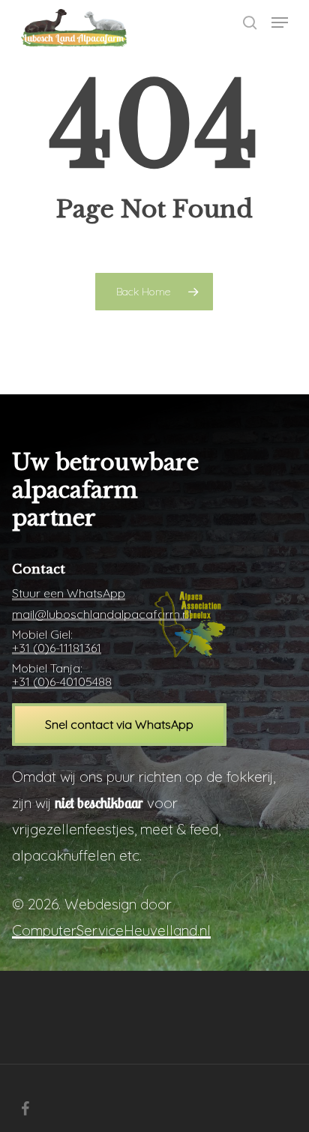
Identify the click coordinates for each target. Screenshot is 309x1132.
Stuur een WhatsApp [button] (68, 593)
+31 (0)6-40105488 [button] (62, 682)
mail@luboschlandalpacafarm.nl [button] (101, 614)
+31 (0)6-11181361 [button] (56, 648)
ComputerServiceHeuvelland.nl (111, 930)
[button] (280, 22)
